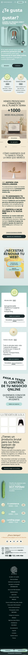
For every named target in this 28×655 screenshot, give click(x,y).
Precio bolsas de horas (14, 607)
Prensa (14, 638)
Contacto (14, 633)
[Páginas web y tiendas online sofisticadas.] (6, 2)
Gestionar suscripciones (14, 582)
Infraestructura (8, 552)
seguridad (20, 550)
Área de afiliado (14, 579)
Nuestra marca (14, 635)
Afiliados (14, 617)
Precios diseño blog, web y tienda (14, 602)
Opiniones (14, 594)
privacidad (8, 551)
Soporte (14, 630)
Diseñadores (14, 622)
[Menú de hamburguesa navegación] (25, 2)
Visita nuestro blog (14, 597)
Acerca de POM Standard (14, 589)
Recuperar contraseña (14, 584)
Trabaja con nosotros (14, 615)
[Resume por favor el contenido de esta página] (7, 542)
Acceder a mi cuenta (14, 577)
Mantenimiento (14, 592)
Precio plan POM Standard (14, 605)
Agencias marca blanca (14, 620)
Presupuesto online (14, 610)
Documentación (14, 628)
